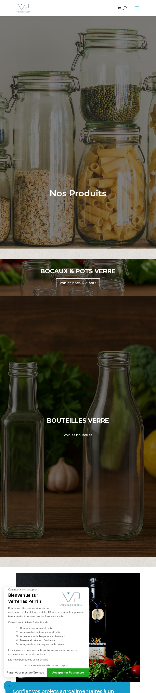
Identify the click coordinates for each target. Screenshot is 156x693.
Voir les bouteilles (78, 435)
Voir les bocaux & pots (78, 283)
